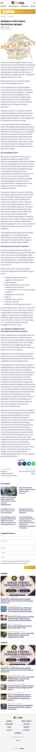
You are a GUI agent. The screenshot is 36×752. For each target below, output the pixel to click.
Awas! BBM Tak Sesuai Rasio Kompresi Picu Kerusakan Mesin (8, 511)
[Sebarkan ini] (20, 464)
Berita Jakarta (5, 597)
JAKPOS (22, 748)
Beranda (9, 721)
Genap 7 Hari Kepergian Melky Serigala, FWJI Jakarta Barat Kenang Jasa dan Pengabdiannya (8, 501)
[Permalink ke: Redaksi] (3, 28)
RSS (19, 740)
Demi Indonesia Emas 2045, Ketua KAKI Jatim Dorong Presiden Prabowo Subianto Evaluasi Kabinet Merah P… (21, 618)
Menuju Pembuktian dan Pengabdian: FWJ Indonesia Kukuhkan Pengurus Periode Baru (20, 707)
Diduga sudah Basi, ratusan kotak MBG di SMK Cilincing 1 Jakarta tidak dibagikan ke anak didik (21, 635)
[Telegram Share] (29, 464)
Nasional (10, 624)
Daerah (10, 606)
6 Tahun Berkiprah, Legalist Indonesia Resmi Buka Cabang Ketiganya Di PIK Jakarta (21, 687)
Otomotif (26, 730)
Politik (9, 730)
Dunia (9, 727)
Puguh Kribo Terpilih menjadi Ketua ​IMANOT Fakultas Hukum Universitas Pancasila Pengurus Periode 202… (17, 601)
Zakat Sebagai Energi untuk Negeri (27, 471)
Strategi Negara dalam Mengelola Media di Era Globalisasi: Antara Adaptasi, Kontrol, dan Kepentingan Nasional (8, 520)
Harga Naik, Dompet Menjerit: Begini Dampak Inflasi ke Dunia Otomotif (27, 490)
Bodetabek (9, 724)
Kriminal (26, 727)
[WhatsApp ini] (33, 464)
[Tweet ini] (24, 464)
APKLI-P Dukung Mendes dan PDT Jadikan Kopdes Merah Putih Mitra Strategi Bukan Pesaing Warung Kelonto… (19, 697)
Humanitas (17, 733)
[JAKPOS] (18, 3)
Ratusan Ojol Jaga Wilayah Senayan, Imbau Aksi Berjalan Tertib (20, 627)
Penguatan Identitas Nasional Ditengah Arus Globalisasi (26, 511)
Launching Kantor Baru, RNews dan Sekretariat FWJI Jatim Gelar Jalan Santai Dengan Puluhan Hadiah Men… (21, 609)
